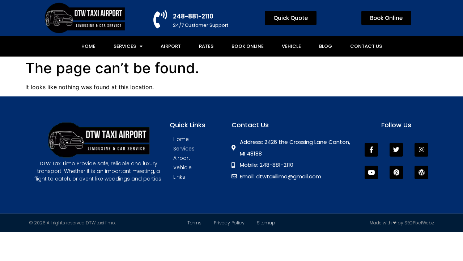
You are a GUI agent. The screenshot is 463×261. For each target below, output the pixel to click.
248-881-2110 (193, 16)
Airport (171, 46)
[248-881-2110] (160, 19)
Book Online (248, 46)
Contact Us (366, 46)
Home (88, 46)
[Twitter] (396, 149)
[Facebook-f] (371, 149)
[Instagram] (421, 149)
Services (125, 46)
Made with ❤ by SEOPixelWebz (402, 223)
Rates (206, 46)
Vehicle (291, 46)
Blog (325, 46)
